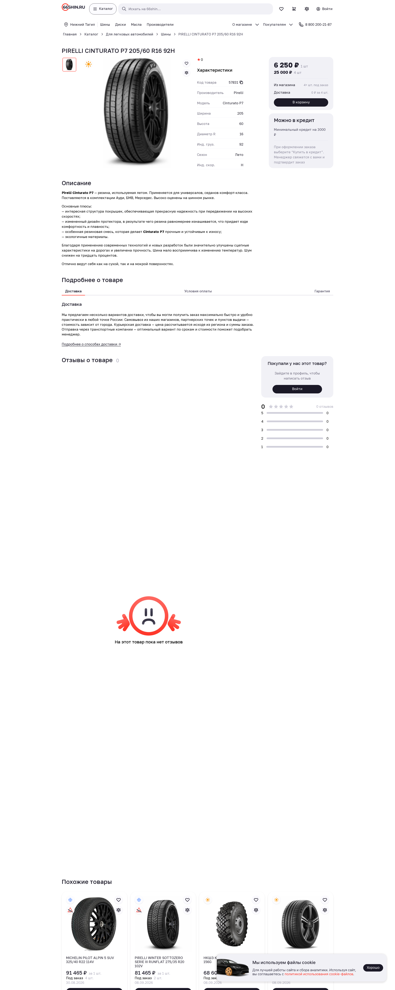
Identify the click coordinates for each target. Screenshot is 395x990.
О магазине (242, 24)
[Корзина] (294, 9)
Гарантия (322, 291)
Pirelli (238, 93)
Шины (166, 34)
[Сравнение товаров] (307, 9)
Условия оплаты (198, 291)
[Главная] (73, 8)
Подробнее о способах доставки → (91, 344)
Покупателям (274, 24)
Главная (70, 34)
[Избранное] (281, 9)
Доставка (73, 291)
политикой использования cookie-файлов (319, 974)
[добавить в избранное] (186, 63)
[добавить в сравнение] (186, 73)
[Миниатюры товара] (69, 65)
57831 (233, 82)
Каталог (91, 34)
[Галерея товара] (137, 112)
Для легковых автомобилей (129, 34)
